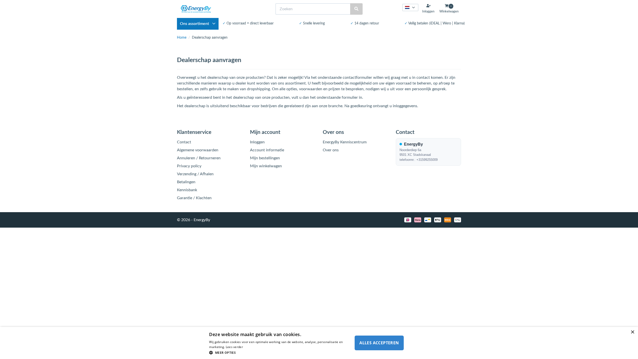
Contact (184, 142)
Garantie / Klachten (194, 198)
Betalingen (186, 182)
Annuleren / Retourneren (199, 158)
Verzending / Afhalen (195, 174)
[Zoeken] (356, 9)
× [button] (632, 332)
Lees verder (234, 347)
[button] (279, 352)
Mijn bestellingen (265, 158)
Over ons (331, 150)
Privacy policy (189, 166)
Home (181, 37)
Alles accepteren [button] (379, 343)
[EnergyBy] (196, 9)
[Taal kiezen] (410, 7)
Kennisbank (187, 190)
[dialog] (319, 343)
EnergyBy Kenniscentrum (345, 142)
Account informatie (267, 150)
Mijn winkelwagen (266, 166)
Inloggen (257, 142)
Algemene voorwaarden (197, 150)
